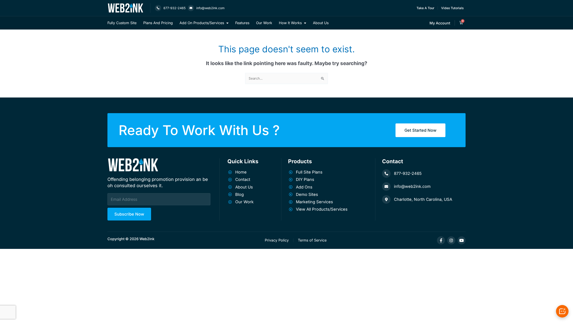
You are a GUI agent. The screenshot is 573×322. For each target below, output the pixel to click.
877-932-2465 (174, 8)
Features (242, 23)
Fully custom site (122, 23)
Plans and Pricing (158, 23)
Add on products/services (202, 23)
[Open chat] (562, 311)
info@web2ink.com (210, 8)
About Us (321, 23)
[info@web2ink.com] (191, 8)
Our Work (264, 23)
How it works (290, 23)
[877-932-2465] (158, 8)
